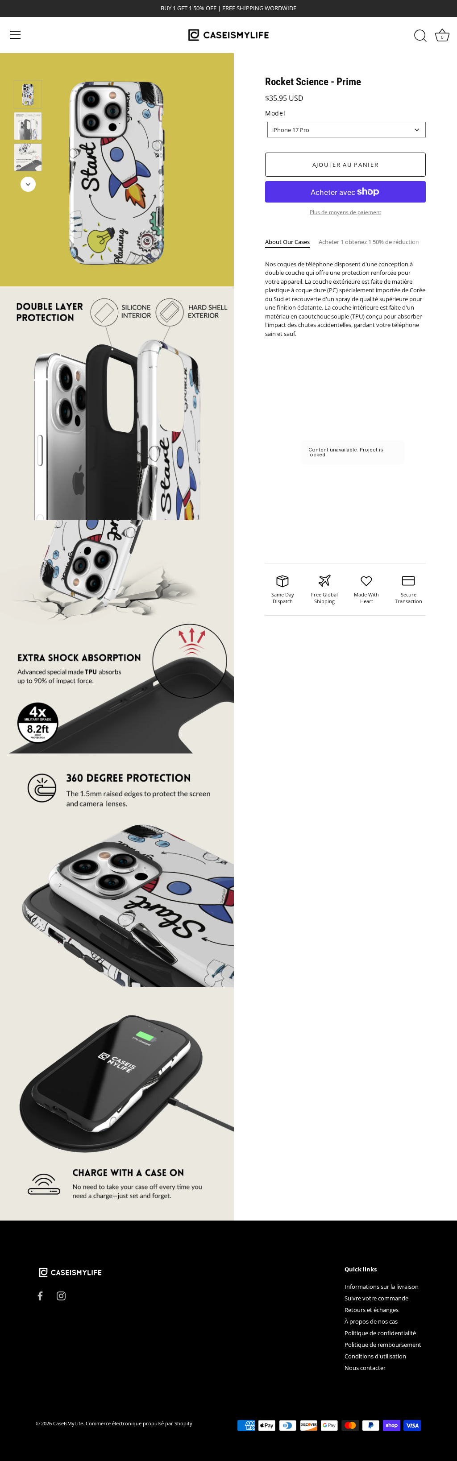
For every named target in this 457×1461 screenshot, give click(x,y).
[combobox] (346, 129)
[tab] (292, 242)
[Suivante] (28, 184)
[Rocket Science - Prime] (28, 94)
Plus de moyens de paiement (345, 211)
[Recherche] (420, 36)
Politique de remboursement (383, 1345)
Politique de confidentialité (380, 1333)
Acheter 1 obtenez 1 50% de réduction (369, 242)
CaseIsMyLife (68, 1423)
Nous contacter (365, 1368)
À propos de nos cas (371, 1321)
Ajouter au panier (345, 165)
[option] (27, 96)
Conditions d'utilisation (375, 1356)
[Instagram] (61, 1295)
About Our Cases (287, 242)
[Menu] (15, 35)
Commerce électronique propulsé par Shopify (139, 1423)
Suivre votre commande (376, 1298)
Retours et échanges (372, 1310)
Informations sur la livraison (382, 1287)
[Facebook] (40, 1295)
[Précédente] (28, 67)
